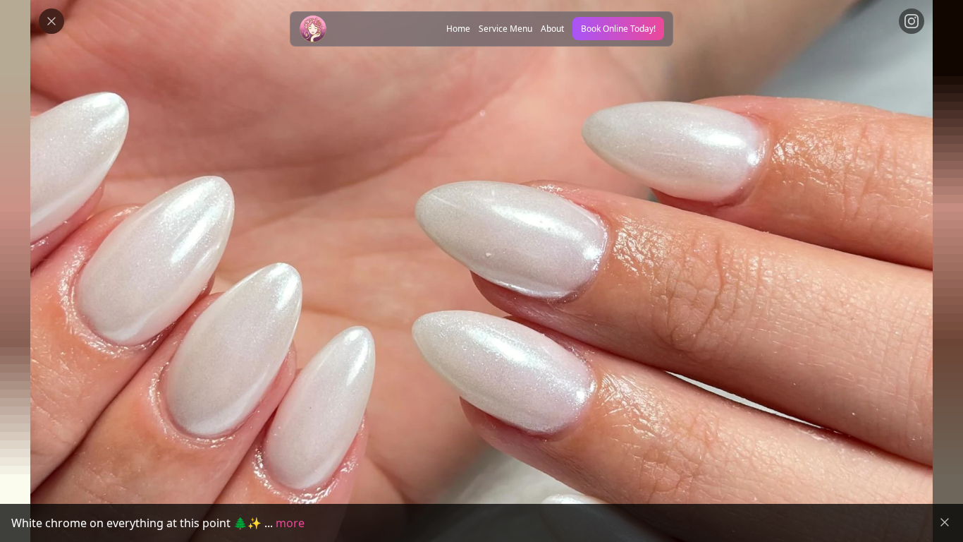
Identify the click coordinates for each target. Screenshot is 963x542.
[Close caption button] (944, 522)
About (552, 29)
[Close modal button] (51, 21)
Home (458, 29)
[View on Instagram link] (911, 21)
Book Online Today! (618, 29)
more (290, 523)
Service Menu (505, 29)
